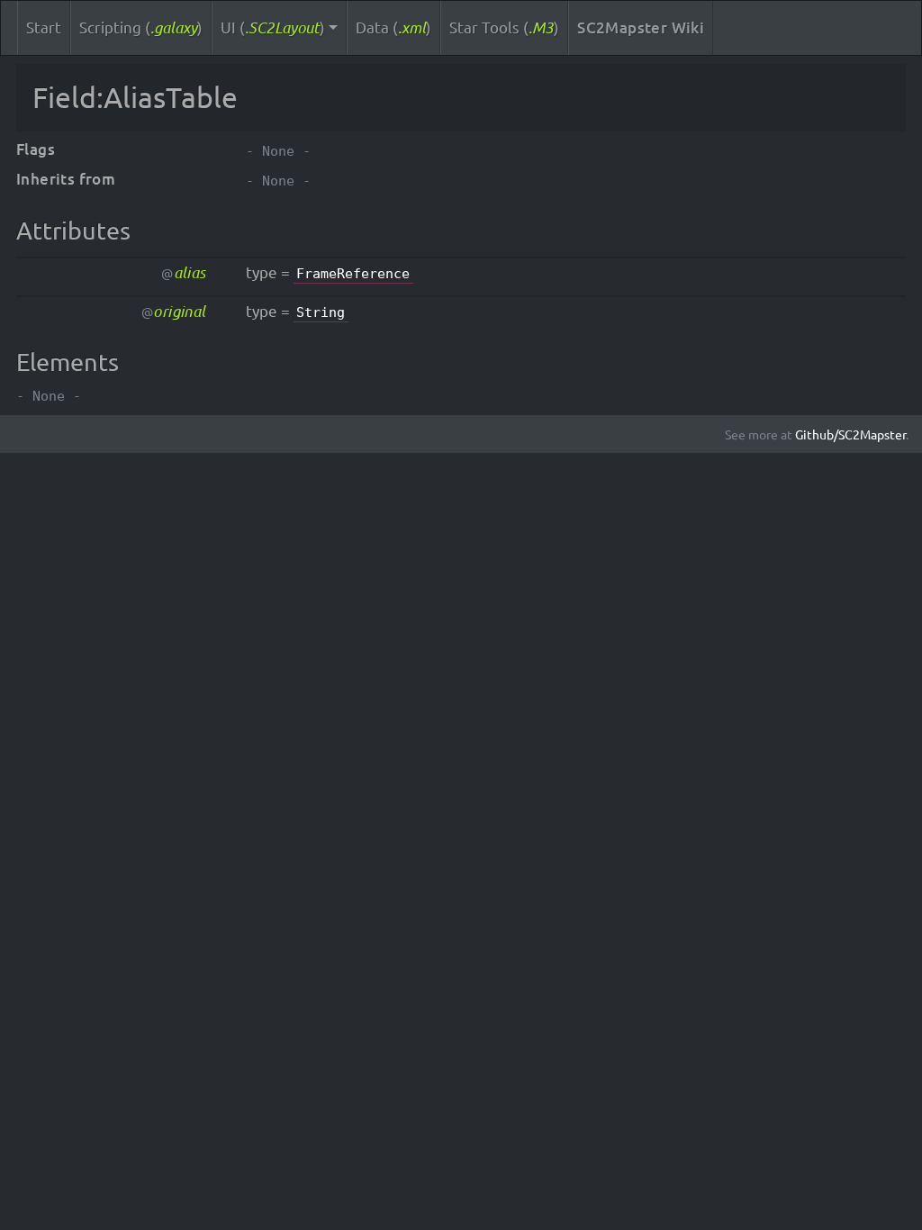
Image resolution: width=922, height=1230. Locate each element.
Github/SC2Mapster (850, 434)
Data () (393, 27)
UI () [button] (273, 27)
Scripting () (141, 27)
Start (43, 26)
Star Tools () (504, 27)
